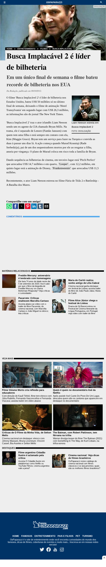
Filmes (43, 49)
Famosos (26, 536)
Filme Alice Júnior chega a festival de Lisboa (82, 302)
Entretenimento (26, 49)
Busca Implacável (62, 49)
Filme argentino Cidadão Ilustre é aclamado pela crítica (31, 455)
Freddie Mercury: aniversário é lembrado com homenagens (34, 277)
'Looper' (63, 164)
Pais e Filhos (65, 536)
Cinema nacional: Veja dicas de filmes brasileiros (83, 456)
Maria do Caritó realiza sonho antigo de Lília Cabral (83, 281)
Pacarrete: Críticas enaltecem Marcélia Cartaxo (33, 299)
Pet (78, 536)
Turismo (87, 536)
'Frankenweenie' (61, 168)
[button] (5, 2)
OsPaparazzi (54, 2)
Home (9, 49)
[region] (53, 563)
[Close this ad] (104, 558)
